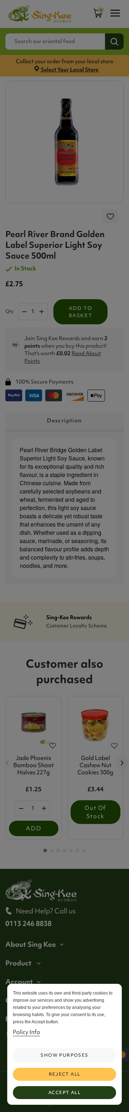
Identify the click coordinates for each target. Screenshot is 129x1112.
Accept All (64, 1092)
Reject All (65, 1074)
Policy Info (26, 1032)
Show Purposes (64, 1055)
